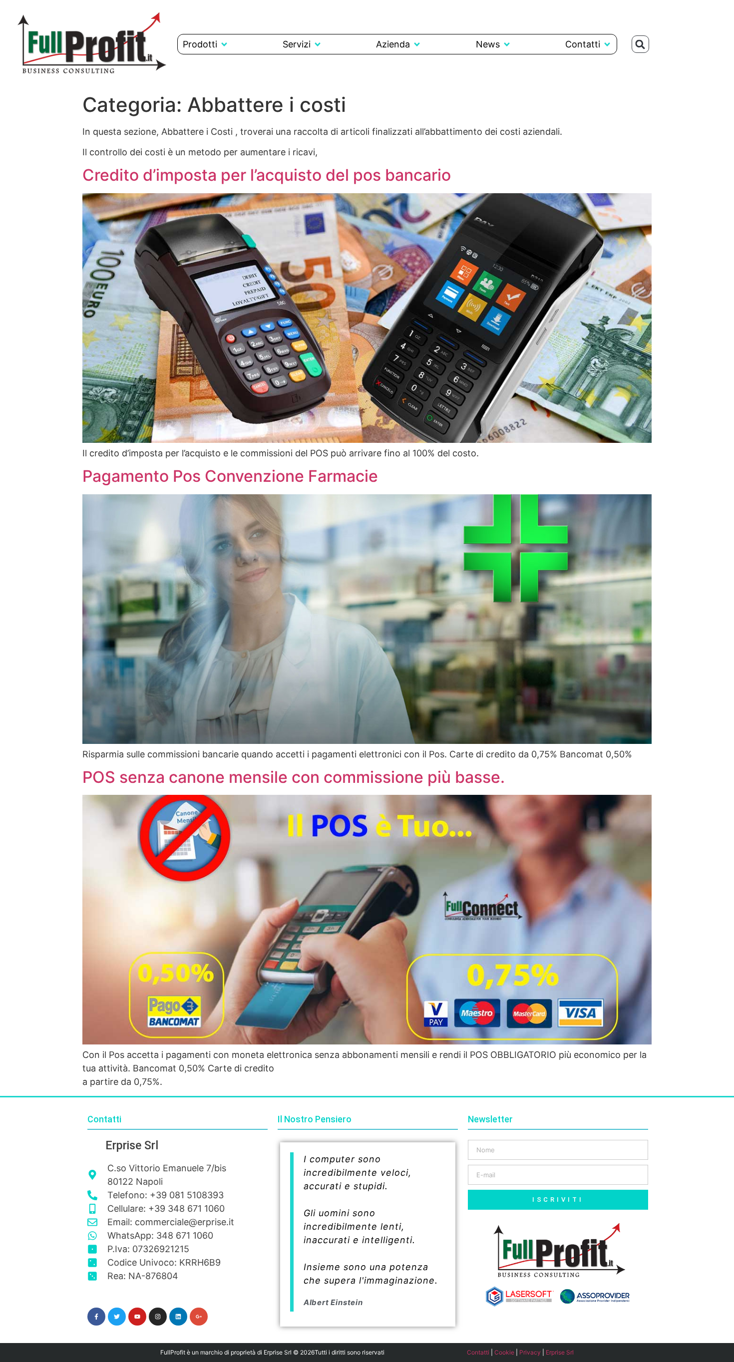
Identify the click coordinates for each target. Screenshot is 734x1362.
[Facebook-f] (96, 1317)
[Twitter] (117, 1317)
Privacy (530, 1352)
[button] (206, 44)
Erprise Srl (560, 1352)
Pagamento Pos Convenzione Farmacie (230, 476)
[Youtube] (137, 1317)
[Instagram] (158, 1317)
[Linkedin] (178, 1317)
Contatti (478, 1352)
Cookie (504, 1352)
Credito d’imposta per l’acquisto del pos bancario (266, 175)
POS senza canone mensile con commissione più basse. (293, 777)
